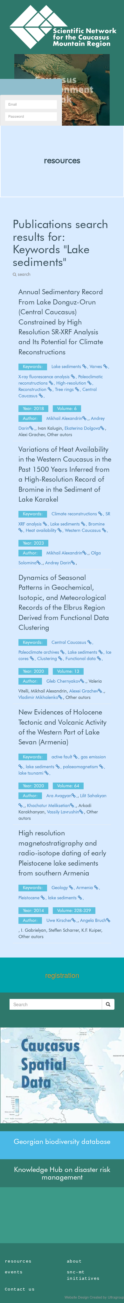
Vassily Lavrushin (63, 811)
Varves (96, 366)
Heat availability (42, 530)
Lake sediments (67, 366)
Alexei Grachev (83, 690)
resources (62, 160)
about (74, 1261)
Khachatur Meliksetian (48, 805)
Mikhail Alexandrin (64, 418)
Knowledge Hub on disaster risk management (62, 1173)
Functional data (81, 658)
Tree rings (65, 389)
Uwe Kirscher (59, 920)
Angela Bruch (93, 920)
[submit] (108, 1004)
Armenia (85, 887)
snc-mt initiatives (83, 1275)
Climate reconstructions (75, 513)
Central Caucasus (69, 642)
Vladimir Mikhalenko (38, 697)
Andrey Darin (58, 562)
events (14, 1272)
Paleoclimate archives (39, 652)
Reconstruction (33, 389)
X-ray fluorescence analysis (44, 376)
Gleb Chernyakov (63, 681)
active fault (62, 756)
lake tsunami (31, 773)
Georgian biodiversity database (62, 1141)
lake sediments (41, 766)
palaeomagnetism (81, 766)
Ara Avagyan (59, 795)
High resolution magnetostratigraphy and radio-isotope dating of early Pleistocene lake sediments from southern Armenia (62, 853)
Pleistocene (29, 897)
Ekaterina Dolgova (82, 428)
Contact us (20, 1289)
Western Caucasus (83, 530)
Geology (60, 887)
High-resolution (71, 383)
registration (62, 975)
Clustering (47, 658)
